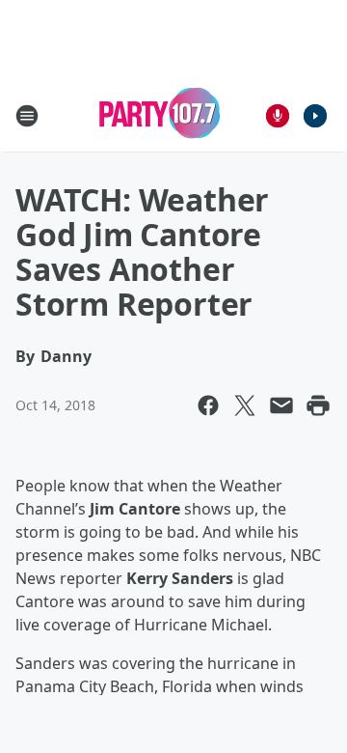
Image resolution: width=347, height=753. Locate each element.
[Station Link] (160, 115)
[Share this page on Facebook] (208, 405)
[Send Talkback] (277, 115)
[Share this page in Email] (281, 405)
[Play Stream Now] (315, 115)
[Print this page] (318, 405)
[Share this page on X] (244, 405)
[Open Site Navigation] (27, 115)
